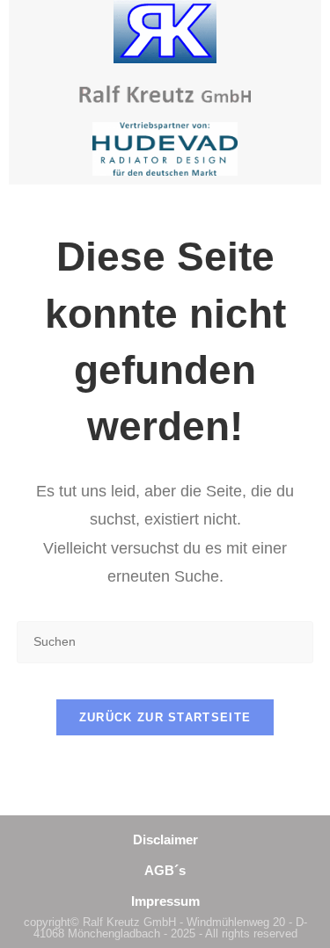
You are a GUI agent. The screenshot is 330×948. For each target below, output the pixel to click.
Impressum (165, 901)
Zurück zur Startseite (165, 717)
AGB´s (165, 870)
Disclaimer (165, 839)
